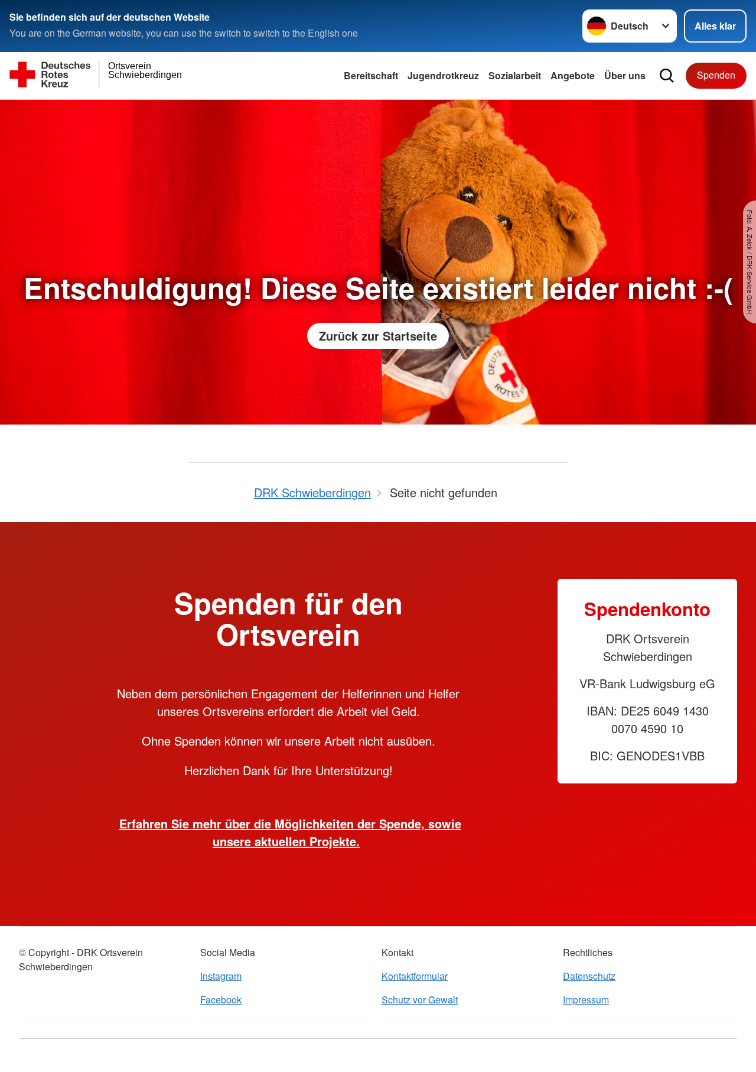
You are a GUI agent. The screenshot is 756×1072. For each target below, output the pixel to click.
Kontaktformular (415, 976)
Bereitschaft (371, 75)
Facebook (221, 999)
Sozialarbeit (514, 75)
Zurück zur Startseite (378, 335)
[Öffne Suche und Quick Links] (666, 75)
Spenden (716, 75)
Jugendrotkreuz (443, 75)
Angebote (572, 75)
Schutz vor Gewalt (420, 999)
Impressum (586, 999)
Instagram (221, 976)
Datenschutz (589, 976)
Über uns (625, 75)
